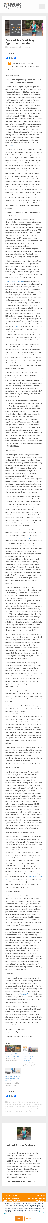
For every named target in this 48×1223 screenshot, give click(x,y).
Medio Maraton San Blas (14, 281)
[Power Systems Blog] (12, 5)
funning (27, 538)
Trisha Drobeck (26, 47)
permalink (34, 1111)
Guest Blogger (12, 1102)
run (17, 1109)
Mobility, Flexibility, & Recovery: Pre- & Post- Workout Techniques (13, 1078)
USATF (26, 1111)
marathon (34, 1104)
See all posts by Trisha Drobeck (19, 1181)
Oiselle (15, 874)
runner (20, 1109)
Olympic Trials (34, 1107)
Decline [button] (28, 1218)
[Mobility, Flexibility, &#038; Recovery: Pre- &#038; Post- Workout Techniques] (13, 1071)
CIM (13, 1104)
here (11, 145)
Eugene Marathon (20, 1104)
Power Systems (10, 1109)
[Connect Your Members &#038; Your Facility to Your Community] (30, 1048)
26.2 (21, 1102)
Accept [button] (19, 1218)
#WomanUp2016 (26, 994)
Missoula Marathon (23, 1107)
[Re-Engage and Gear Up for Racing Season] (13, 1048)
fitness (29, 1104)
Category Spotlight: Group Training (36, 1198)
